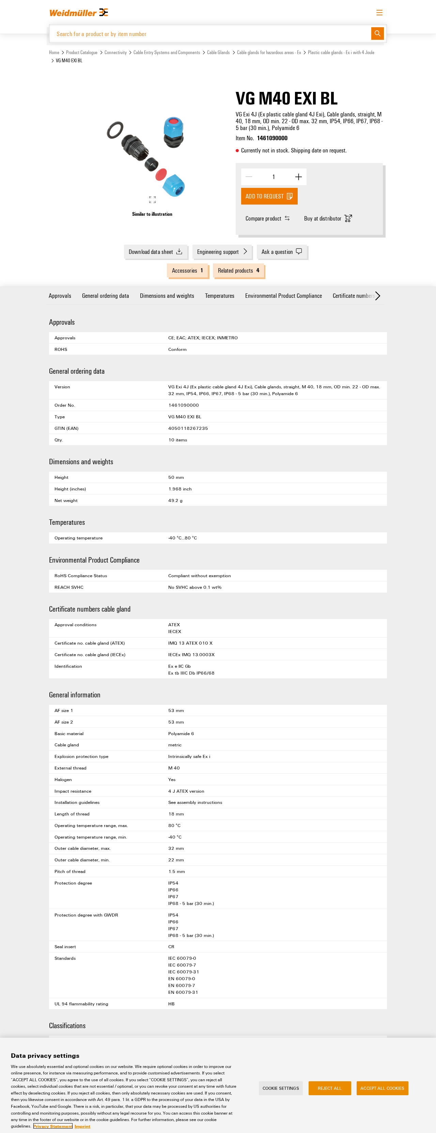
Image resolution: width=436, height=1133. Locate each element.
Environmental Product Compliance (283, 295)
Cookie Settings (281, 1088)
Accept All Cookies (382, 1088)
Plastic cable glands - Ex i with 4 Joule (341, 52)
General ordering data (105, 295)
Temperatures (219, 295)
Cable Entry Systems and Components (167, 52)
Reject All (330, 1088)
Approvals (60, 295)
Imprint (82, 1126)
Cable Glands (218, 52)
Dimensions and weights (167, 295)
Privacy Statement (53, 1126)
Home (54, 52)
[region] (218, 1085)
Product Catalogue (81, 52)
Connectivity (116, 52)
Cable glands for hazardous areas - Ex (269, 52)
